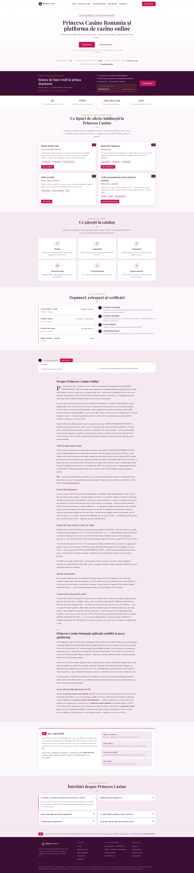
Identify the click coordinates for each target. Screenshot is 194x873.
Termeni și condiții (137, 853)
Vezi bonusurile (106, 44)
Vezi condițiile (47, 167)
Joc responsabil (136, 856)
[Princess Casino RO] (47, 4)
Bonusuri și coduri (85, 4)
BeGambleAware (109, 856)
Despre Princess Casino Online (52, 369)
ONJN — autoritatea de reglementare (115, 849)
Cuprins (44, 364)
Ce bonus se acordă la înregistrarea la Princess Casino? (63, 798)
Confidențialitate (136, 849)
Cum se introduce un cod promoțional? (56, 814)
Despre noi (135, 846)
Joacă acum (149, 4)
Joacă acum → (66, 360)
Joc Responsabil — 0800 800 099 (114, 846)
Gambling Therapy (47, 755)
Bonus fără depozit (99, 4)
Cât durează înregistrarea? (51, 821)
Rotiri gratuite (112, 4)
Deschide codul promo (110, 201)
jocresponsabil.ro (64, 753)
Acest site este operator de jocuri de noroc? (117, 821)
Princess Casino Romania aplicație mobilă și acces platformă (119, 368)
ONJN (69, 755)
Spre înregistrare (107, 167)
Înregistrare (123, 4)
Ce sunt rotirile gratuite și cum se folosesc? (117, 814)
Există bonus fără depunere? (111, 798)
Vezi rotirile (47, 201)
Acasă (74, 4)
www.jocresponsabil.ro (71, 483)
